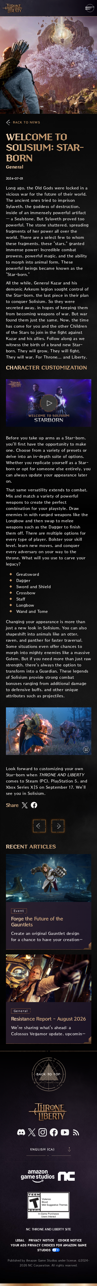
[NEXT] (57, 826)
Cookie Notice (69, 1240)
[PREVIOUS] (39, 826)
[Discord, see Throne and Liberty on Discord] (21, 1132)
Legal (20, 1240)
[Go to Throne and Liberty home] (13, 8)
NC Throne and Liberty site (48, 1229)
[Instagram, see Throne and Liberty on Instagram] (43, 1132)
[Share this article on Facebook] (34, 805)
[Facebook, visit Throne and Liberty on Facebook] (54, 1132)
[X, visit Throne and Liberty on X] (32, 1132)
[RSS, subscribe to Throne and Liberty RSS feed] (76, 1133)
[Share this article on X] (25, 805)
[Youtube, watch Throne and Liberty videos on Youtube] (65, 1132)
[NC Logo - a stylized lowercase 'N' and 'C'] (67, 1177)
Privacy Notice (41, 1240)
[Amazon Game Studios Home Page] (38, 1177)
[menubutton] (89, 8)
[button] (48, 403)
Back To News (26, 122)
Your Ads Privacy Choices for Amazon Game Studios (48, 1248)
